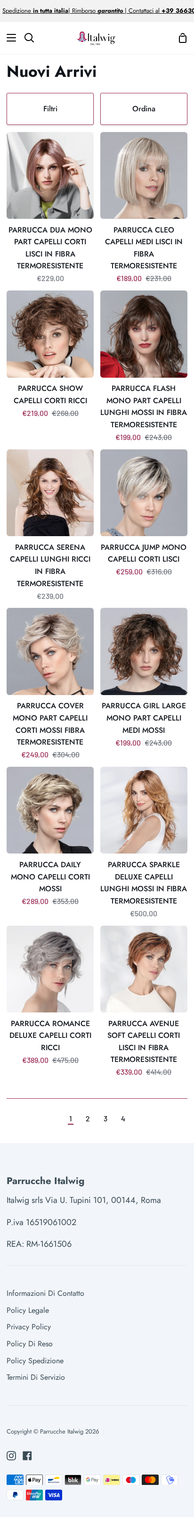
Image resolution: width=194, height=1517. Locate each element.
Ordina (143, 108)
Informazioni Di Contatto (45, 1293)
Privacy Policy (29, 1326)
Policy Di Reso (30, 1343)
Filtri (50, 108)
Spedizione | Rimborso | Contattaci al (82, 10)
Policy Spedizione (35, 1360)
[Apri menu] (8, 38)
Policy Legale (28, 1310)
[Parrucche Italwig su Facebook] (27, 1455)
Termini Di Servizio (36, 1377)
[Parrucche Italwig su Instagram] (11, 1455)
